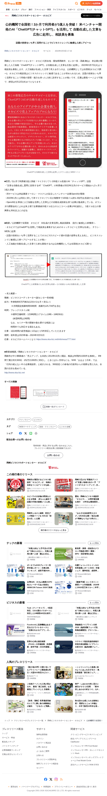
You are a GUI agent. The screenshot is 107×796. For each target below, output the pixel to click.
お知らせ (40, 755)
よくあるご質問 (42, 751)
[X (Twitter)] (25, 433)
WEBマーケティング (27, 427)
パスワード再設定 (43, 743)
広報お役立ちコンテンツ (12, 754)
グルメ (24, 9)
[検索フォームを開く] (76, 3)
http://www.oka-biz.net (14, 373)
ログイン (40, 739)
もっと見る (94, 543)
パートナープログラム (31, 787)
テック (89, 9)
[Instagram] (56, 779)
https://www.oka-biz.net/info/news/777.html (55, 339)
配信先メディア (8, 742)
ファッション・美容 (42, 9)
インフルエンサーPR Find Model (84, 746)
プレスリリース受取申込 (46, 759)
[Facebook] (20, 433)
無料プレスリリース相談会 (47, 764)
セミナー (40, 768)
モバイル (98, 9)
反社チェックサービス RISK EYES (85, 765)
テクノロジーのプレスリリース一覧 (28, 720)
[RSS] (61, 779)
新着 (8, 9)
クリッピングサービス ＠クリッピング (86, 734)
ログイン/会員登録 (92, 3)
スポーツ (71, 9)
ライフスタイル (59, 9)
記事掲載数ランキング (11, 750)
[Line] (30, 433)
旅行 (30, 9)
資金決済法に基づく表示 (86, 787)
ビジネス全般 (64, 427)
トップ (7, 720)
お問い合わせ (53, 455)
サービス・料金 (8, 738)
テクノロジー (24, 420)
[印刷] (36, 433)
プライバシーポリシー (63, 787)
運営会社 (14, 787)
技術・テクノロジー (47, 427)
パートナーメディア (10, 746)
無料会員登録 (41, 734)
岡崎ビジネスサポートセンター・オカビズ (21, 51)
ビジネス (81, 9)
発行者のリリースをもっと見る (53, 530)
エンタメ (15, 9)
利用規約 (47, 787)
